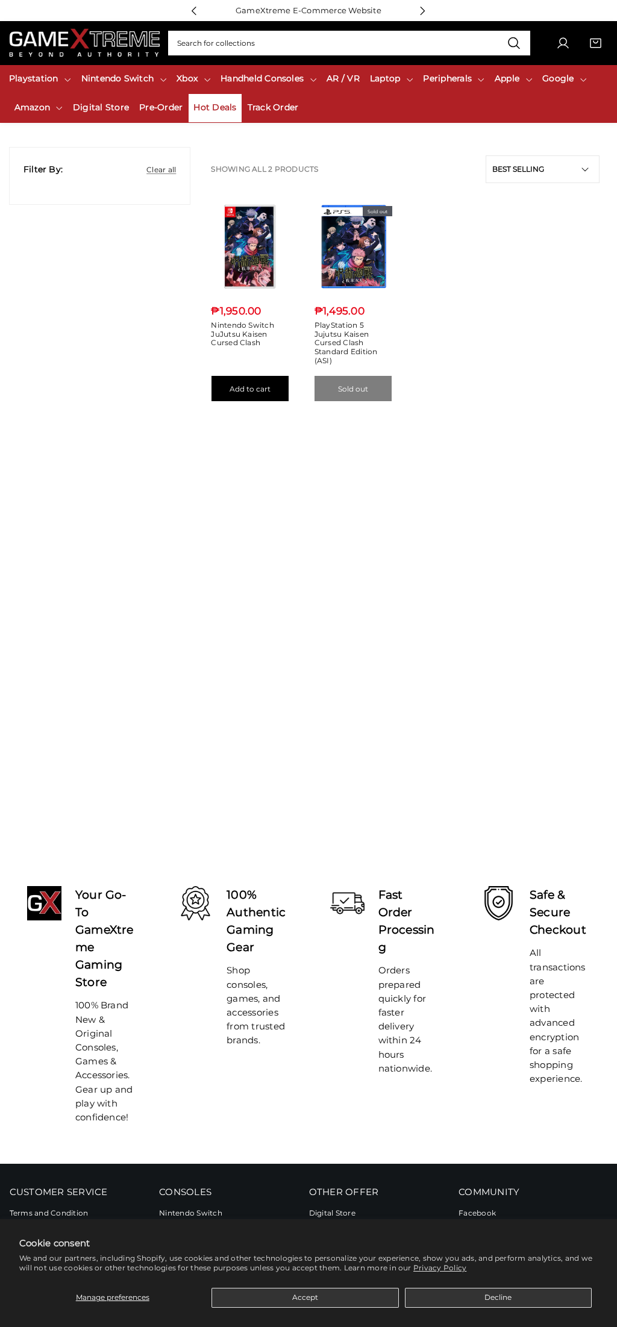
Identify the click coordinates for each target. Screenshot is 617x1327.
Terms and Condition (49, 1212)
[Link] (84, 43)
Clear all (161, 169)
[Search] (514, 43)
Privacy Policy (439, 1267)
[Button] (194, 10)
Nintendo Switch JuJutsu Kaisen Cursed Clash (242, 333)
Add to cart (250, 388)
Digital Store (332, 1212)
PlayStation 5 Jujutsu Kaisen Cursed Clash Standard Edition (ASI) (346, 342)
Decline (498, 1297)
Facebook (477, 1212)
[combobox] (349, 43)
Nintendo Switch (190, 1212)
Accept (305, 1297)
